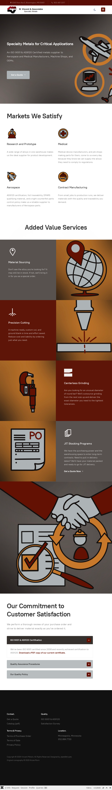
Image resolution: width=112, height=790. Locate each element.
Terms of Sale (13, 740)
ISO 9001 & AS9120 (50, 719)
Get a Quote (17, 74)
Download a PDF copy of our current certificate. (42, 652)
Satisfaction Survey (50, 723)
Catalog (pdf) (13, 723)
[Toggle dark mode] (94, 10)
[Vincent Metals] (26, 10)
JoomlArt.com (66, 757)
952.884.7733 (64, 739)
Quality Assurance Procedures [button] (25, 664)
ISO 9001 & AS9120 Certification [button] (26, 640)
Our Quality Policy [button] (19, 674)
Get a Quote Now (72, 471)
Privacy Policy (13, 744)
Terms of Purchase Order (19, 736)
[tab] (50, 640)
